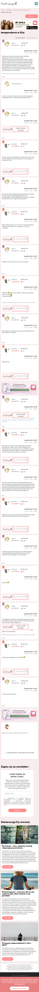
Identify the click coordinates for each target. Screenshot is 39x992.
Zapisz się (17, 810)
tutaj (5, 805)
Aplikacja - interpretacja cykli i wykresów (18, 10)
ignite (13, 43)
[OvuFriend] (9, 5)
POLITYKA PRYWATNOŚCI (22, 975)
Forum (3, 10)
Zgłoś (35, 53)
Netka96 (14, 144)
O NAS (13, 975)
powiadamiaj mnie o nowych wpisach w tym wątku (20, 752)
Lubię (30, 53)
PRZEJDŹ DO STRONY (19, 988)
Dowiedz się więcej (19, 984)
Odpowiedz (31, 16)
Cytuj (25, 53)
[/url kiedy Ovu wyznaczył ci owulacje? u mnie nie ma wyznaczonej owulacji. (18, 419)
